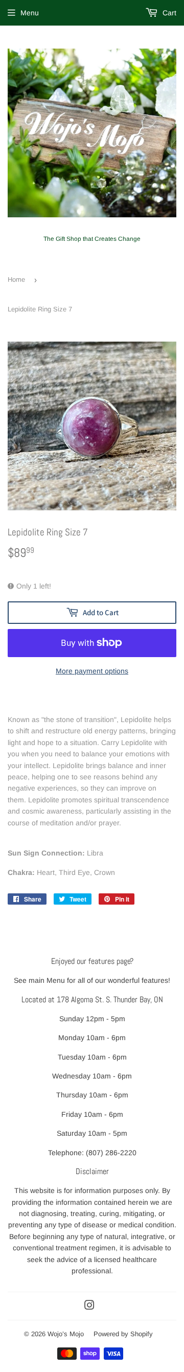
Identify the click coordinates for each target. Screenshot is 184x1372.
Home (16, 279)
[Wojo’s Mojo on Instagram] (89, 1306)
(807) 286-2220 (111, 1153)
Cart (168, 13)
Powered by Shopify (123, 1334)
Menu (29, 13)
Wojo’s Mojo (66, 1334)
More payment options (92, 671)
